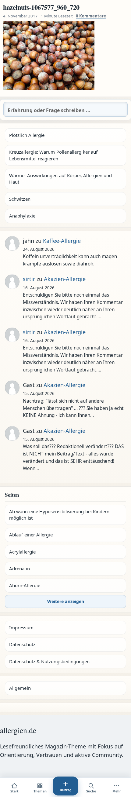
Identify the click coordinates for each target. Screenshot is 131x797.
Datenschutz (22, 644)
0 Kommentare (91, 16)
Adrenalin (19, 568)
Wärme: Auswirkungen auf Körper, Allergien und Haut (60, 178)
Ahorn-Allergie (24, 585)
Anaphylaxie (22, 216)
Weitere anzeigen (65, 601)
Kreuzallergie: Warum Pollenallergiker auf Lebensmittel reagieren (53, 155)
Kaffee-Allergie (62, 240)
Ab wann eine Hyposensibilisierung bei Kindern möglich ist (59, 514)
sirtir (29, 279)
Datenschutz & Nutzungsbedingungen (49, 661)
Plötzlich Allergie (26, 135)
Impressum (21, 627)
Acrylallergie (22, 552)
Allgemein (20, 688)
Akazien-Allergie (65, 279)
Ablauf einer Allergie (31, 535)
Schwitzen (19, 199)
